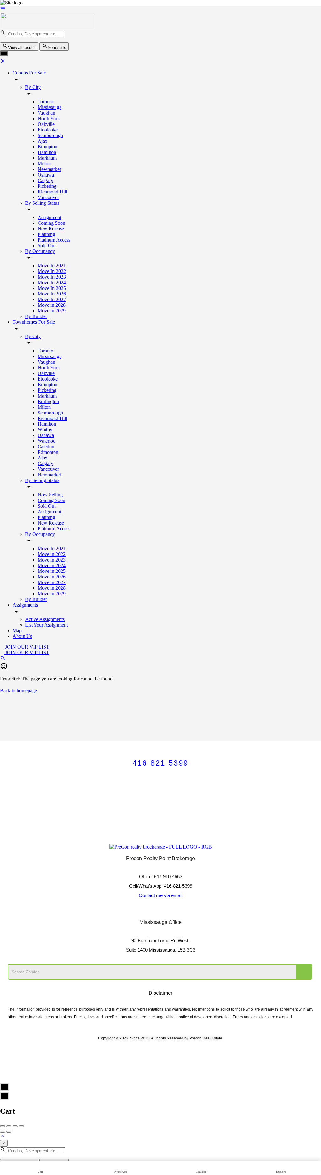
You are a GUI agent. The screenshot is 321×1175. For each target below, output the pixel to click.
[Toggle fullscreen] (15, 1126)
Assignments (25, 605)
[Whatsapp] (186, 911)
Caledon (46, 446)
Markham (47, 158)
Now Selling (50, 494)
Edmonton (48, 452)
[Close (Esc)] (2, 1126)
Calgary (45, 180)
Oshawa (46, 174)
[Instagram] (169, 911)
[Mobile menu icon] (160, 9)
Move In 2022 (52, 271)
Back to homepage (18, 690)
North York (49, 118)
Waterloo (46, 441)
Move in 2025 (52, 571)
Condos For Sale (29, 72)
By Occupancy (40, 251)
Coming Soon (51, 223)
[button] (160, 794)
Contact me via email (160, 895)
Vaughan (46, 112)
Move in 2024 (52, 565)
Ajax (42, 141)
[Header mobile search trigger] (3, 659)
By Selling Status (42, 203)
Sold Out (46, 245)
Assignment (49, 217)
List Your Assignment (46, 625)
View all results (22, 47)
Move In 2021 (52, 265)
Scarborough (50, 135)
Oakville (46, 124)
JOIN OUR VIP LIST (26, 646)
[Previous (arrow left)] (2, 1132)
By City (33, 87)
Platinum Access (54, 240)
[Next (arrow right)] (8, 1132)
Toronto (45, 101)
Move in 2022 (52, 554)
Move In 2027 (52, 299)
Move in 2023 (52, 559)
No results (57, 47)
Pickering (47, 186)
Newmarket (49, 169)
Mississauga (49, 107)
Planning (46, 234)
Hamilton (47, 152)
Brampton (47, 146)
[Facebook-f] (135, 911)
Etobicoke (48, 129)
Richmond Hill (52, 191)
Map (17, 630)
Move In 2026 (52, 293)
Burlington (48, 401)
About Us (22, 636)
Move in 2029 (52, 310)
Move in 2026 (52, 576)
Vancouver (48, 197)
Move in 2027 (52, 582)
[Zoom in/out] (21, 1126)
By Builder (36, 316)
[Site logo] (47, 26)
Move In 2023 (52, 277)
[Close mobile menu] (3, 62)
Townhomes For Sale (34, 322)
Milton (44, 163)
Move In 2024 (52, 282)
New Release (51, 228)
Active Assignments (45, 619)
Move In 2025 (52, 288)
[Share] (8, 1126)
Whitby (45, 429)
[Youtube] (152, 911)
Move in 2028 (52, 305)
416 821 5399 (161, 763)
